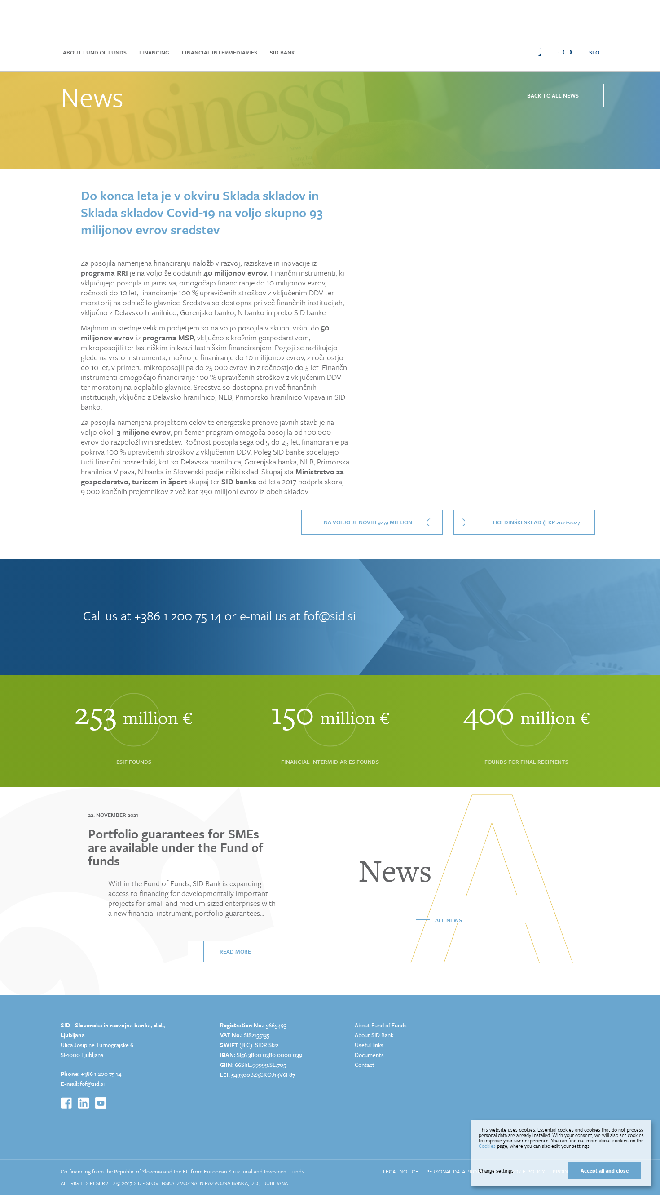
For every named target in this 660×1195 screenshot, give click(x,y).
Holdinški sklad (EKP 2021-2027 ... (539, 522)
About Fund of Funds (95, 52)
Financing (154, 52)
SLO (594, 52)
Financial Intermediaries (219, 52)
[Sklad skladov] (110, 19)
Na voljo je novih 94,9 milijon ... (371, 522)
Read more (235, 951)
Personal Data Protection (462, 1171)
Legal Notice (400, 1171)
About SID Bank (374, 1034)
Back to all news (553, 95)
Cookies (487, 1146)
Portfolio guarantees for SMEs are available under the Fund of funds (175, 847)
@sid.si (96, 1083)
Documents (369, 1054)
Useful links (369, 1044)
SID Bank (282, 52)
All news (448, 920)
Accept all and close (605, 1170)
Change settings (496, 1170)
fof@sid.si (330, 615)
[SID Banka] (206, 19)
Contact (364, 1064)
